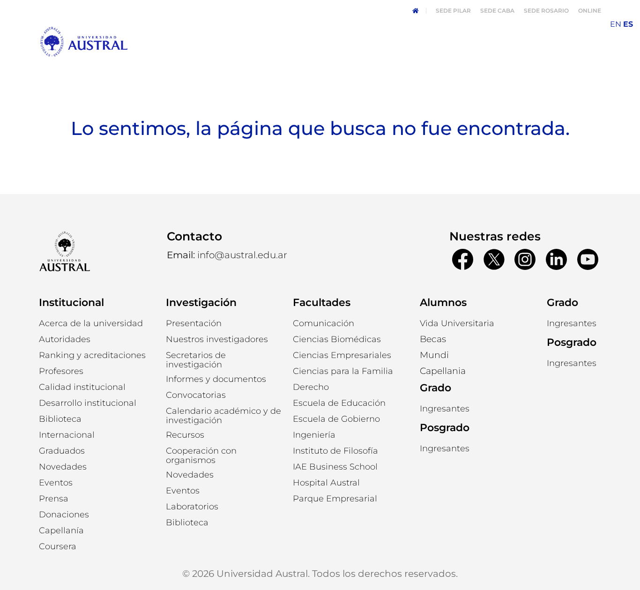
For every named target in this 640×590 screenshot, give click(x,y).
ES (628, 24)
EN (615, 24)
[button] (64, 339)
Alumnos (443, 302)
